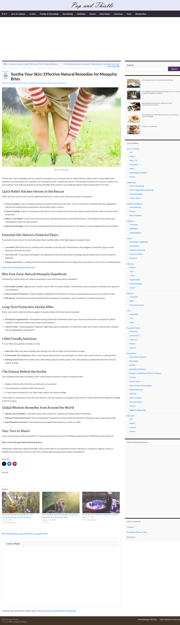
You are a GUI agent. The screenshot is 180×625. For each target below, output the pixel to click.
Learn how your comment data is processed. (56, 610)
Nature (132, 344)
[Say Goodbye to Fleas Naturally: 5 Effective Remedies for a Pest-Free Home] (61, 502)
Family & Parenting (49, 14)
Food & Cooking (136, 254)
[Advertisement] (92, 40)
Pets (129, 14)
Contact (130, 527)
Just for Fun (134, 335)
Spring (132, 423)
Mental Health (135, 215)
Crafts (32, 14)
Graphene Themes (20, 622)
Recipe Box (140, 14)
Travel (132, 288)
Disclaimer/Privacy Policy (137, 532)
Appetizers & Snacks (138, 357)
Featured (20, 83)
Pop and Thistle (9, 83)
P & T (4, 14)
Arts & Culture (18, 14)
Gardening (67, 14)
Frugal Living (135, 279)
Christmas (134, 224)
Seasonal (56, 83)
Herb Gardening (136, 194)
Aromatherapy (135, 207)
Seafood (133, 394)
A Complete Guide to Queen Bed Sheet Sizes (157, 80)
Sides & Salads (135, 398)
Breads (132, 365)
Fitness (133, 211)
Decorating (134, 246)
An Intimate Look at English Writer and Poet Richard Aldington (32, 64)
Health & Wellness (134, 204)
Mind (132, 301)
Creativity (134, 297)
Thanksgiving (135, 233)
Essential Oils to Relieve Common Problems (100, 514)
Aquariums (134, 314)
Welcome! (131, 537)
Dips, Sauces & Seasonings (141, 385)
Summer (63, 83)
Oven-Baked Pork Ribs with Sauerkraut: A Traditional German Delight (160, 115)
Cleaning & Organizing (139, 242)
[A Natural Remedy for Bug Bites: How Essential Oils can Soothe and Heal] (21, 502)
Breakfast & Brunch (138, 369)
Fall (131, 419)
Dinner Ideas (135, 381)
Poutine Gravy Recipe (149, 126)
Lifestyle (118, 14)
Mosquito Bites (11, 534)
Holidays (81, 14)
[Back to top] (174, 619)
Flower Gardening (137, 186)
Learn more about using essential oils (18, 267)
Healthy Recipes (136, 389)
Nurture (130, 293)
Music (132, 168)
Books (132, 156)
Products (133, 258)
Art (131, 152)
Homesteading (29, 83)
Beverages (134, 361)
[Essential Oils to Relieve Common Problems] (101, 502)
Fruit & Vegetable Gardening (141, 190)
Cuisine (133, 377)
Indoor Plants (135, 198)
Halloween (134, 228)
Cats (131, 318)
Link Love (133, 339)
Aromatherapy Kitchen (147, 619)
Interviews (105, 14)
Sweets (133, 406)
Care (131, 271)
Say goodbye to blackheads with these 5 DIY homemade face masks (157, 104)
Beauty (132, 267)
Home (93, 14)
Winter (132, 431)
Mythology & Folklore (138, 173)
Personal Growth (137, 305)
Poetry (132, 177)
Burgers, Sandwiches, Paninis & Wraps (145, 373)
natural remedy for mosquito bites (33, 534)
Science (133, 348)
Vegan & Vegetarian (138, 410)
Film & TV (133, 160)
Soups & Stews (136, 402)
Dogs (132, 322)
